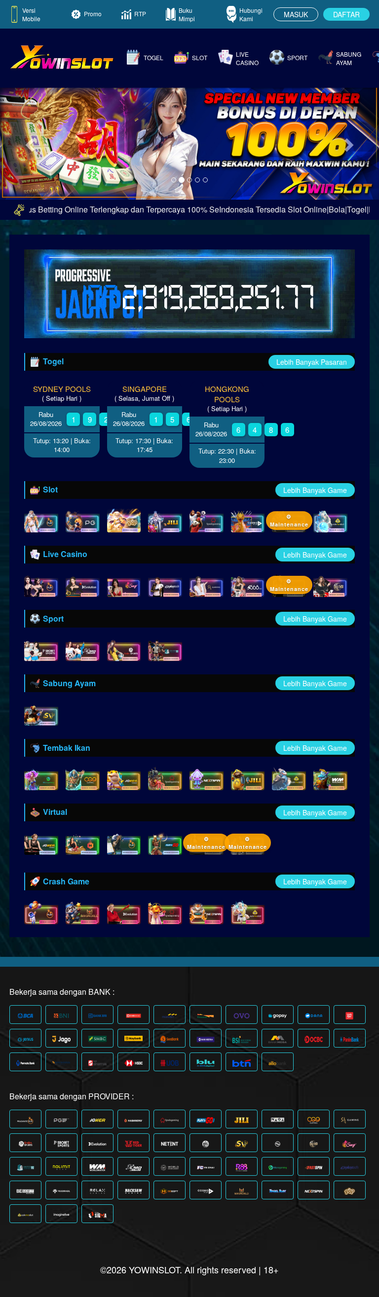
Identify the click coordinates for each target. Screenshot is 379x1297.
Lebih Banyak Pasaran (311, 362)
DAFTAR (346, 14)
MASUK (296, 14)
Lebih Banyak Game (315, 490)
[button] (28, 142)
